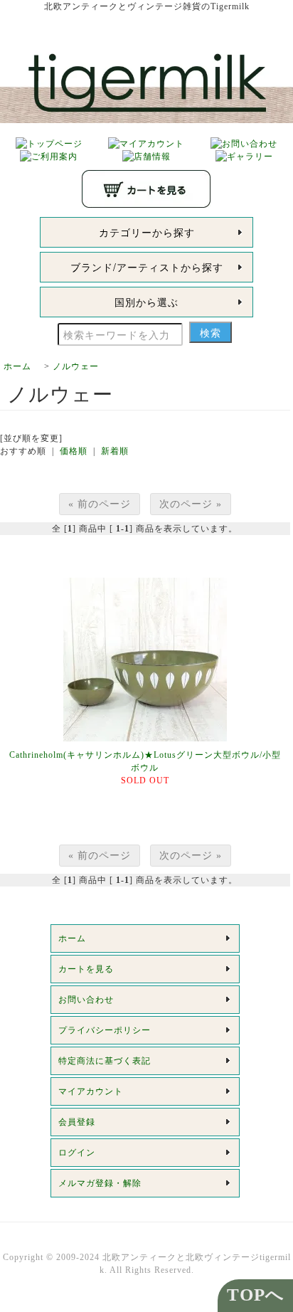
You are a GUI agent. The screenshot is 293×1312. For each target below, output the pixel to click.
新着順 (115, 451)
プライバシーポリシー (104, 1030)
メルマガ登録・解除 (100, 1183)
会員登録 (76, 1122)
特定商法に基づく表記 (104, 1061)
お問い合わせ (86, 1000)
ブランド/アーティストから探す (146, 267)
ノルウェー (76, 366)
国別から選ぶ (146, 302)
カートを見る (86, 969)
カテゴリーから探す (147, 232)
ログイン (76, 1153)
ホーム (17, 366)
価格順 (73, 451)
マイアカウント (90, 1091)
